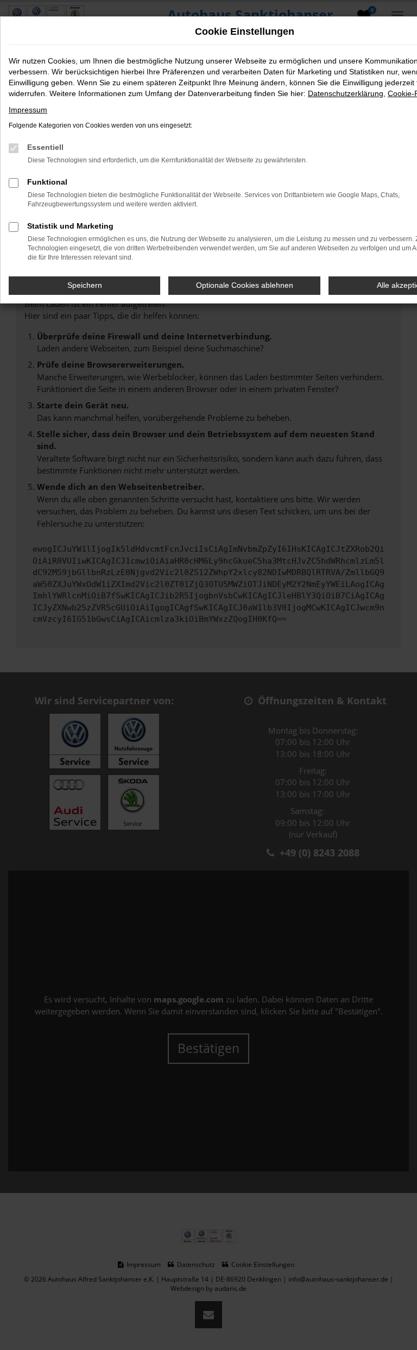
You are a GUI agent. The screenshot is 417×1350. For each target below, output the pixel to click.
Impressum (28, 109)
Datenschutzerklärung (345, 93)
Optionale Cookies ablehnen (244, 285)
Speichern (84, 285)
